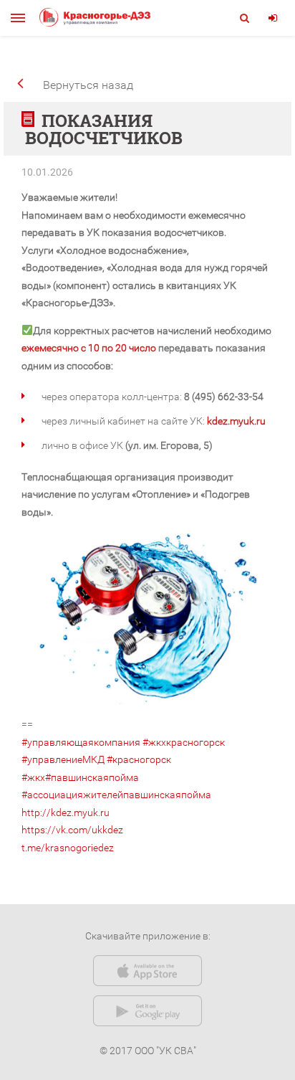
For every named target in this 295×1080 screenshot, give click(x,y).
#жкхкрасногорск (183, 742)
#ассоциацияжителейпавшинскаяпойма (116, 794)
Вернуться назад (88, 85)
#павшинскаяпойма (92, 777)
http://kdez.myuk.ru (65, 812)
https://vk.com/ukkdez (72, 829)
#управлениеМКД (63, 759)
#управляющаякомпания (80, 742)
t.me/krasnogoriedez (67, 847)
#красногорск (139, 759)
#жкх (33, 777)
